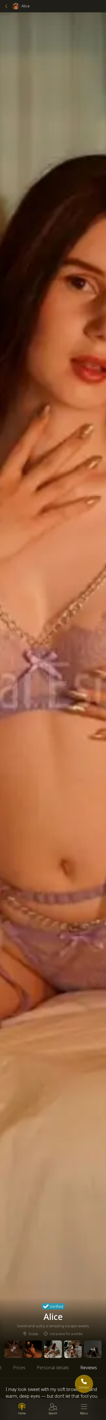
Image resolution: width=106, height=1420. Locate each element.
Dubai (33, 1333)
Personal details (53, 1367)
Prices (19, 1367)
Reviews (88, 1367)
